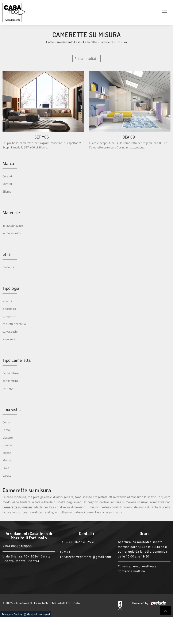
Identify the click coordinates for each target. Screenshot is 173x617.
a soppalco (9, 308)
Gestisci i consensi (38, 614)
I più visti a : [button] (13, 409)
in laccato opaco (13, 225)
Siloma (7, 191)
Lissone (8, 437)
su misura (9, 339)
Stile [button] (7, 254)
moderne (8, 267)
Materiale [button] (11, 212)
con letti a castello (14, 324)
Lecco (6, 430)
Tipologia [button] (11, 288)
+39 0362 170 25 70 (80, 542)
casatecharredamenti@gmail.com (85, 556)
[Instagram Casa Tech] (122, 608)
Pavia (6, 468)
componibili (10, 316)
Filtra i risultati (86, 58)
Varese (7, 475)
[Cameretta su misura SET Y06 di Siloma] (43, 101)
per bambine (11, 373)
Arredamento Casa (69, 42)
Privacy (6, 614)
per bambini (10, 380)
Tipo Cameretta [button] (17, 360)
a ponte (7, 301)
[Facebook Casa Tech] (122, 603)
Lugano (7, 445)
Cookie (18, 614)
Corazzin (8, 176)
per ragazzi (9, 388)
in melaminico (11, 233)
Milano (7, 452)
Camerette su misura (113, 42)
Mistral (7, 184)
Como (6, 422)
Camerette (90, 42)
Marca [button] (8, 163)
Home (50, 42)
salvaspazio (10, 331)
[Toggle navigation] (164, 12)
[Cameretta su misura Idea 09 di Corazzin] (129, 101)
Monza (7, 460)
